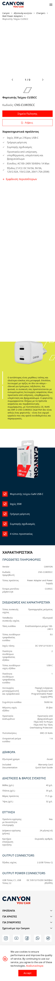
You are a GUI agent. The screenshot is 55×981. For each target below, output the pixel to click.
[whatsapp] (37, 938)
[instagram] (5, 938)
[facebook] (27, 938)
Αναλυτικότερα (34, 965)
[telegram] (48, 938)
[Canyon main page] (12, 5)
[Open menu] (51, 4)
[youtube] (16, 938)
